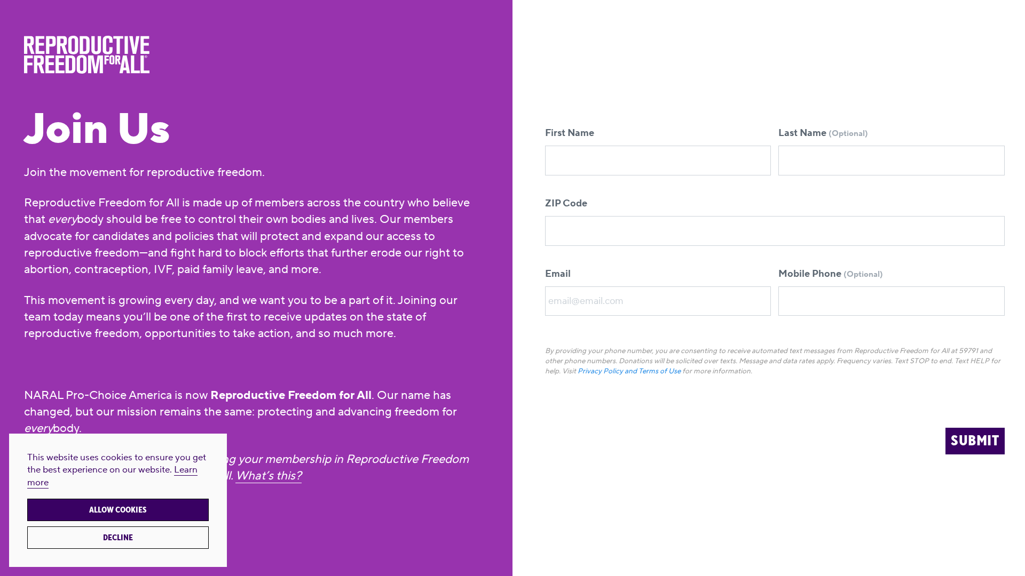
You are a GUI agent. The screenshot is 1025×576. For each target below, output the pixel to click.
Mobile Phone (830, 274)
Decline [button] (118, 537)
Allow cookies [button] (118, 510)
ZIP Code (566, 203)
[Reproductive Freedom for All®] (250, 55)
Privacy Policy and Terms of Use (629, 370)
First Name (569, 133)
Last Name (823, 133)
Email (558, 274)
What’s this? (268, 475)
